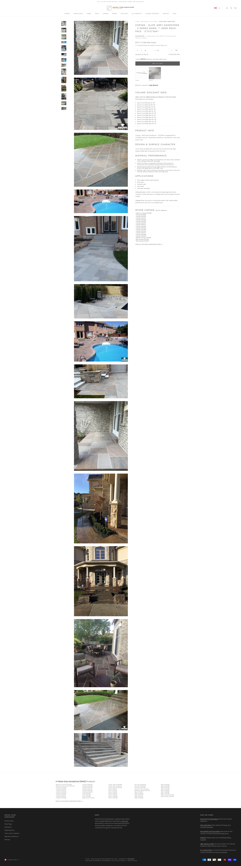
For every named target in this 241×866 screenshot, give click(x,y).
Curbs (89, 13)
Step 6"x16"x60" (165, 787)
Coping (105, 13)
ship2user (125, 821)
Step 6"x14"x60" (165, 784)
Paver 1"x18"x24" (112, 795)
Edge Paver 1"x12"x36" (88, 798)
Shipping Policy (10, 830)
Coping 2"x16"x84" (141, 234)
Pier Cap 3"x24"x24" (140, 784)
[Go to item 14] (63, 96)
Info (174, 13)
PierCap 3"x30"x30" (140, 787)
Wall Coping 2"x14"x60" (142, 241)
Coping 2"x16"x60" (141, 231)
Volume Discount (152, 13)
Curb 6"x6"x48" (86, 795)
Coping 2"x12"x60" (141, 216)
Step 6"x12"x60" (139, 795)
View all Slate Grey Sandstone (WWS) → (149, 244)
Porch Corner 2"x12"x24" (142, 789)
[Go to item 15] (63, 103)
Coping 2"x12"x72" (141, 218)
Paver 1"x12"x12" (112, 789)
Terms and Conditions (12, 833)
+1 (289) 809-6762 (131, 860)
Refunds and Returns (11, 836)
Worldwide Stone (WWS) (149, 21)
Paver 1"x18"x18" (112, 793)
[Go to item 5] (63, 37)
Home (137, 21)
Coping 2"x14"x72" (141, 225)
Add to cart (157, 63)
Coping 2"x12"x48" (141, 215)
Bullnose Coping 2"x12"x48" (144, 213)
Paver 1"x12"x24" (112, 792)
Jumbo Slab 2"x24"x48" (115, 784)
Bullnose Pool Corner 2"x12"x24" (65, 786)
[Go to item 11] (63, 71)
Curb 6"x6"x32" (86, 793)
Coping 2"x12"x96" (141, 220)
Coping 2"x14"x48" (141, 221)
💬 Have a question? (146, 85)
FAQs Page (8, 824)
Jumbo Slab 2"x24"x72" (115, 786)
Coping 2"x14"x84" (141, 226)
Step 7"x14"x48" (165, 792)
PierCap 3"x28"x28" (140, 786)
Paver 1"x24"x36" (113, 798)
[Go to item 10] (63, 65)
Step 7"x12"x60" (165, 790)
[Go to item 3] (63, 23)
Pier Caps (124, 13)
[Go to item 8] (63, 54)
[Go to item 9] (63, 60)
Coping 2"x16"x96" (141, 236)
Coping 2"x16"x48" (141, 229)
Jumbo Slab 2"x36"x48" (115, 787)
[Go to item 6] (63, 42)
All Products (137, 13)
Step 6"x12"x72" (139, 796)
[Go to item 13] (63, 88)
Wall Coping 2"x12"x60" (142, 239)
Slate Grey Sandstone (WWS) (72, 781)
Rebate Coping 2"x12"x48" (143, 238)
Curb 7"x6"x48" (86, 796)
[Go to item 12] (63, 80)
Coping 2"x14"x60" (141, 223)
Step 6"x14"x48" (139, 798)
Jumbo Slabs (78, 13)
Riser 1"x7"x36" (139, 792)
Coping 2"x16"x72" (141, 233)
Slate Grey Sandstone (167, 21)
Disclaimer (8, 827)
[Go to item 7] (63, 48)
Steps (97, 13)
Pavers (67, 13)
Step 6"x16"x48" (165, 786)
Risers (114, 13)
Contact (166, 13)
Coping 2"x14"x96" (141, 228)
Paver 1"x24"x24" (113, 796)
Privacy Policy (9, 821)
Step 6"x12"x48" (139, 793)
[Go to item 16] (63, 108)
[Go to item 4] (63, 30)
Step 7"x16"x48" (165, 793)
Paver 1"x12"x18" (112, 790)
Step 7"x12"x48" (165, 789)
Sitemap (7, 840)
